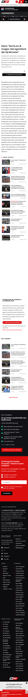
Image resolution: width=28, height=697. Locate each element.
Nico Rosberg (19, 623)
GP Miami (5, 628)
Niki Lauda (18, 649)
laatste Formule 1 (8, 510)
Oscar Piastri (19, 585)
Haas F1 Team (6, 582)
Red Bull (5, 566)
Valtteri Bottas (19, 594)
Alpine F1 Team (7, 575)
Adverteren (19, 543)
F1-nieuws (6, 5)
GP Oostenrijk (6, 637)
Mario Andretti (19, 670)
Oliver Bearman (20, 610)
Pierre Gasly (19, 599)
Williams (5, 586)
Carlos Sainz (18, 89)
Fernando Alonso (20, 577)
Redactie (18, 539)
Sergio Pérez (19, 590)
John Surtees (19, 668)
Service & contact (21, 541)
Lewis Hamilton (20, 575)
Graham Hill (19, 661)
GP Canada (6, 631)
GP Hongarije (6, 645)
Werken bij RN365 (20, 545)
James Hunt (19, 638)
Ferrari (4, 571)
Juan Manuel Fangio (19, 656)
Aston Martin (6, 580)
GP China (5, 624)
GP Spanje (5, 652)
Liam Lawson (19, 608)
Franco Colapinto (20, 612)
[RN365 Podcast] (16, 1)
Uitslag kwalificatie (7, 13)
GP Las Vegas (6, 662)
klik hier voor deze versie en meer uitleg (11, 329)
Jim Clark (18, 647)
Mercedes (5, 573)
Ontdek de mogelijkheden (11, 450)
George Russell (20, 571)
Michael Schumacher (19, 628)
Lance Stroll (19, 601)
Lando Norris (19, 568)
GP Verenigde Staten (6, 660)
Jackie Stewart (20, 640)
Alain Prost (18, 625)
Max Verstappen (14, 5)
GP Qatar (5, 665)
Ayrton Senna (19, 633)
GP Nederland (6, 648)
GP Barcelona (6, 635)
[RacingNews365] (5, 2)
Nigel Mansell (19, 651)
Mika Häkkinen (19, 642)
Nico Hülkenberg (20, 603)
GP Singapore (6, 657)
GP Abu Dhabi (6, 667)
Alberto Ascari (19, 631)
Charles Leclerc (20, 573)
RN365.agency (19, 547)
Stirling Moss (19, 653)
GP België (5, 643)
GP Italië (5, 650)
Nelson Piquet (19, 664)
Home (2, 5)
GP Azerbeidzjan (7, 654)
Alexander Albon (20, 606)
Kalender (21, 5)
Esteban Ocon (19, 592)
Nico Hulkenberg (18, 124)
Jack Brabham (19, 666)
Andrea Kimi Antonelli (19, 580)
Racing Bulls (6, 584)
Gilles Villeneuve (20, 635)
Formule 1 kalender (11, 523)
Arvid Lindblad (19, 597)
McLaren (7, 82)
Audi (4, 577)
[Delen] (24, 71)
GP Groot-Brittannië (5, 640)
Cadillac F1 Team (7, 589)
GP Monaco (6, 633)
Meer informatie (15, 19)
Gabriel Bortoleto (20, 615)
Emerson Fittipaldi (20, 659)
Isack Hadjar (19, 583)
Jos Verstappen (20, 644)
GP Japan (5, 626)
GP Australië (6, 622)
